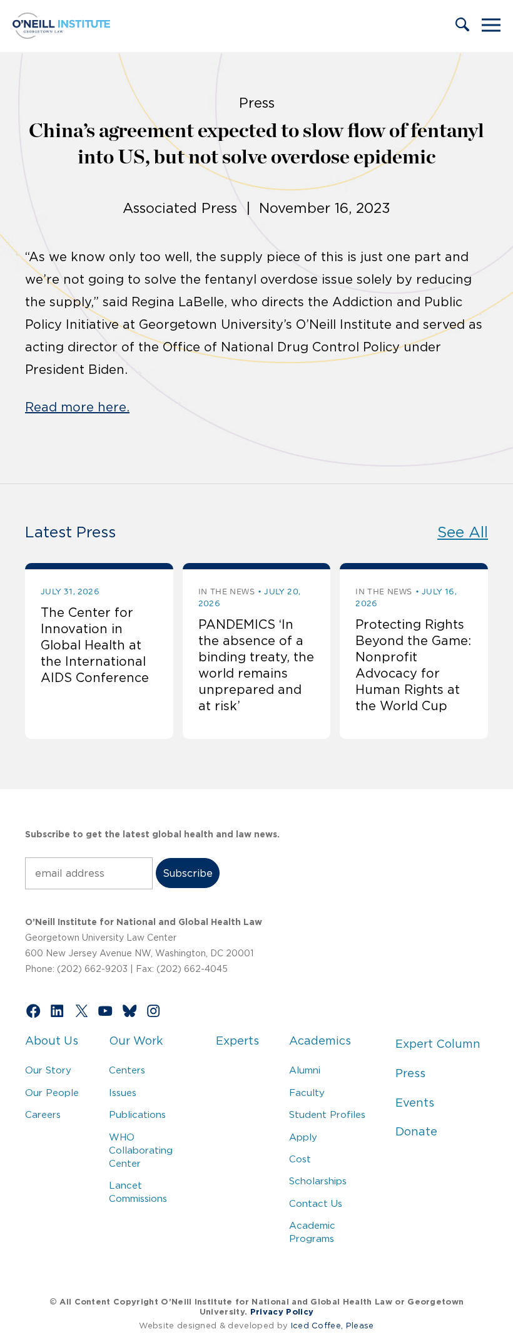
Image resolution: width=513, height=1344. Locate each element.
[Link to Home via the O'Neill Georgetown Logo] (61, 35)
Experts (237, 1041)
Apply (303, 1137)
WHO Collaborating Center (141, 1150)
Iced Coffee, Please (332, 1325)
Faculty (307, 1092)
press (257, 102)
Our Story (48, 1070)
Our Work (136, 1041)
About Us (51, 1041)
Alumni (304, 1070)
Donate (416, 1131)
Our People (52, 1092)
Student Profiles (327, 1114)
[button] (462, 26)
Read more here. (77, 407)
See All (462, 532)
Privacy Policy (281, 1311)
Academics (320, 1041)
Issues (122, 1092)
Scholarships (318, 1181)
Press (410, 1073)
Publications (137, 1114)
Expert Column (437, 1044)
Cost (300, 1159)
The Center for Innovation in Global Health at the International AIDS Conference (95, 645)
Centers (127, 1070)
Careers (43, 1114)
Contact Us (315, 1203)
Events (414, 1103)
